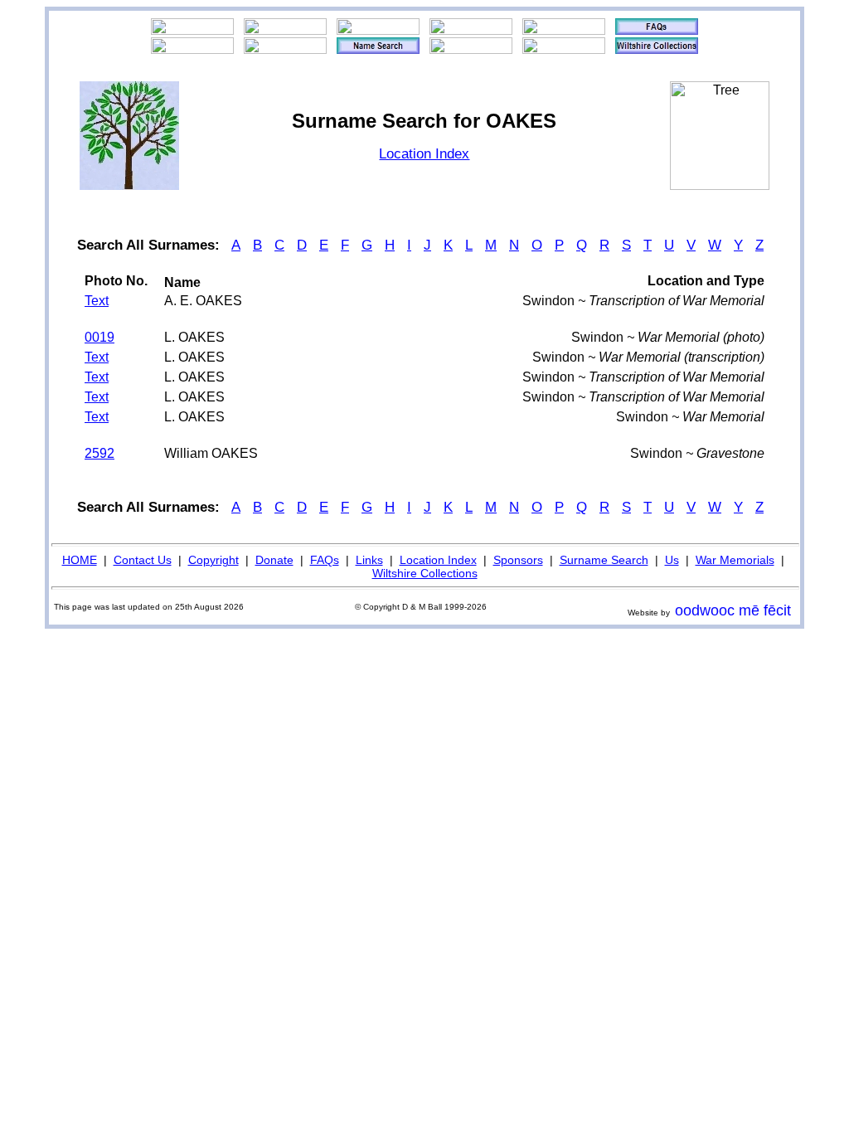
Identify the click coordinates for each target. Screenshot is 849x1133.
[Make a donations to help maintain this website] (563, 30)
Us (672, 559)
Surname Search (604, 559)
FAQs (324, 559)
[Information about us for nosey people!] (285, 30)
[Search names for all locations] (378, 49)
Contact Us (143, 559)
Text (97, 301)
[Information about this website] (656, 30)
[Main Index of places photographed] (285, 49)
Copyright (213, 559)
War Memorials (735, 559)
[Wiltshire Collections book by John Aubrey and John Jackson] (656, 49)
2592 (99, 453)
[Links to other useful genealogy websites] (192, 49)
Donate (274, 559)
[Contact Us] (378, 30)
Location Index (424, 154)
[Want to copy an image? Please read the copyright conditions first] (470, 30)
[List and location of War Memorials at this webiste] (563, 49)
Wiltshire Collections (425, 573)
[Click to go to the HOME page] (192, 30)
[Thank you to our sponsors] (470, 49)
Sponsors (518, 559)
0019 (99, 337)
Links (369, 559)
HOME (79, 559)
